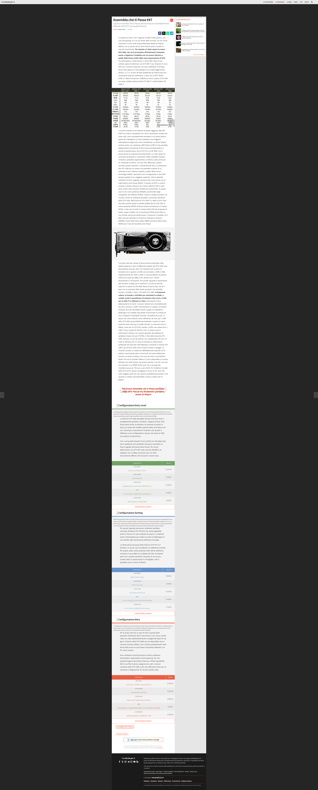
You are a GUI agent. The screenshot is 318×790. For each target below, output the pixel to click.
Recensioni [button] (280, 2)
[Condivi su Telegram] (171, 33)
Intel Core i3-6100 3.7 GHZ (137, 470)
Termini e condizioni (168, 771)
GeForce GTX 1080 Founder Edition (139, 700)
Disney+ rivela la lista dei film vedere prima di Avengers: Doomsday (193, 43)
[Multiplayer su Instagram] (125, 762)
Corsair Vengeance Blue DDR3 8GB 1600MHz (137, 600)
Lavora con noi (193, 771)
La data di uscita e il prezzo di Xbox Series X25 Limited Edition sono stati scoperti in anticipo (193, 31)
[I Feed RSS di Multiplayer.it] (137, 762)
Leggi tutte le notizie (198, 54)
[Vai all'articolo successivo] (2, 395)
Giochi (307, 2)
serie (129, 72)
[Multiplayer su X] (122, 762)
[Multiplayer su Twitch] (131, 762)
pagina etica (160, 747)
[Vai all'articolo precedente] (316, 395)
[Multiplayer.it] (8, 2)
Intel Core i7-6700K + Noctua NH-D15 (138, 685)
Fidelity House (167, 781)
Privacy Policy (159, 771)
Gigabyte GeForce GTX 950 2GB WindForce (137, 486)
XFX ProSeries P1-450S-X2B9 (137, 502)
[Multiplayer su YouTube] (134, 762)
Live (301, 2)
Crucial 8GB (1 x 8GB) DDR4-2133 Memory (137, 494)
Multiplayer (147, 781)
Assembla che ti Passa (124, 727)
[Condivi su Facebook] (159, 33)
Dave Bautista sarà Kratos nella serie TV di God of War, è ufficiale (193, 50)
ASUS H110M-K (137, 478)
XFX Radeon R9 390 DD (137, 593)
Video (296, 2)
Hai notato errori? (122, 734)
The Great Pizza (176, 781)
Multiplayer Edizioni (186, 781)
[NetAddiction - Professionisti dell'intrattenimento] (157, 778)
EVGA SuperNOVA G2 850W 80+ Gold (139, 716)
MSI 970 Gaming (137, 585)
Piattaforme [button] (269, 2)
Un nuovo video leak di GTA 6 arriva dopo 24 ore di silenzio (193, 24)
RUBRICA (115, 29)
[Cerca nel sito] (312, 2)
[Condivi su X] (163, 33)
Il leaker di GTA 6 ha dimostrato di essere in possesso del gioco (192, 37)
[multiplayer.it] (128, 758)
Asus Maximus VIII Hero (139, 692)
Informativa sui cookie (149, 771)
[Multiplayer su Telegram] (128, 762)
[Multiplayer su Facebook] (119, 762)
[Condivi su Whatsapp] (167, 33)
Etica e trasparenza (179, 771)
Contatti (187, 771)
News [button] (290, 2)
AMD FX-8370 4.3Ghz (137, 577)
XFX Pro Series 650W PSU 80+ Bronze (137, 608)
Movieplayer (154, 781)
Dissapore (160, 781)
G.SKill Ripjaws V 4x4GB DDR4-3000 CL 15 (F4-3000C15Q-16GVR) (138, 708)
